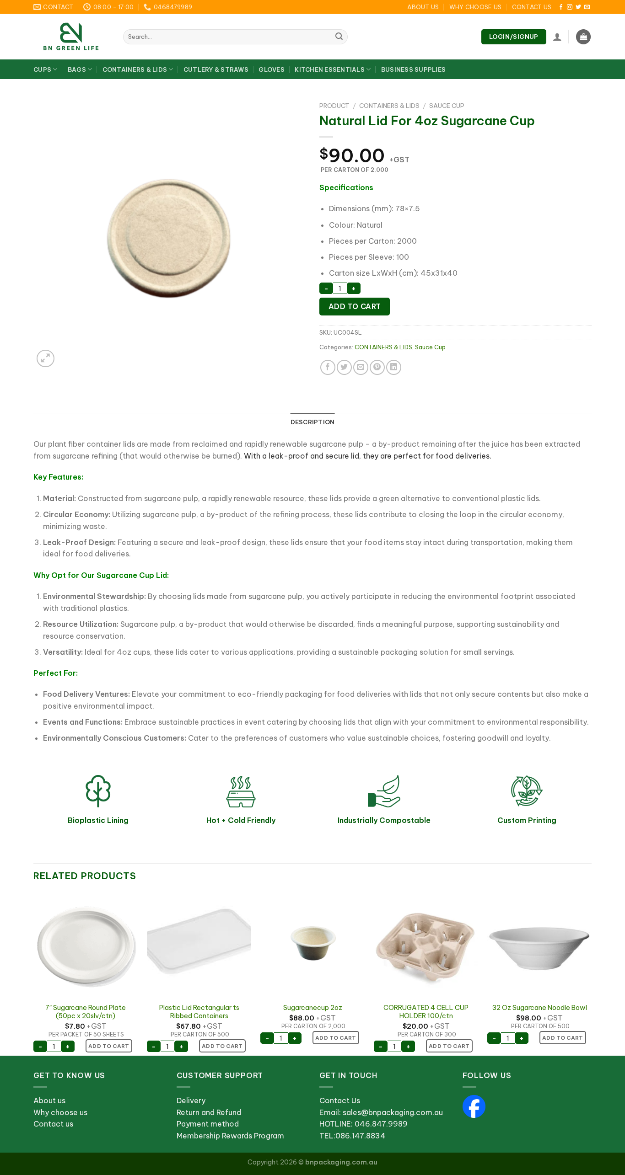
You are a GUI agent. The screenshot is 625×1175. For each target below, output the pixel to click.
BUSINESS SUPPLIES (413, 69)
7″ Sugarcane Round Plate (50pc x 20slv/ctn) (85, 1012)
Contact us (532, 7)
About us (49, 1100)
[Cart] (583, 36)
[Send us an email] (587, 7)
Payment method (208, 1123)
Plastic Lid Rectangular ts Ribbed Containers (199, 1012)
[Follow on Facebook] (561, 7)
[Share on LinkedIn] (393, 367)
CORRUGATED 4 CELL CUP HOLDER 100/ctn (426, 1012)
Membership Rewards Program (230, 1135)
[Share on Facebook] (327, 367)
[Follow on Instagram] (569, 7)
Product (334, 105)
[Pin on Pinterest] (377, 367)
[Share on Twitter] (344, 367)
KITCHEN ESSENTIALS (330, 69)
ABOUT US (423, 7)
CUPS (42, 69)
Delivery (191, 1100)
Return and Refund (209, 1112)
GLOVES (272, 69)
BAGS (77, 69)
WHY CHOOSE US (475, 7)
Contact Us (339, 1100)
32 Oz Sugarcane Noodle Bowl (539, 1008)
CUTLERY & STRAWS (215, 69)
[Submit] (339, 37)
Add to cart (355, 306)
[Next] (591, 973)
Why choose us (60, 1112)
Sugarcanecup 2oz (312, 1008)
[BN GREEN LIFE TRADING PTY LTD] (71, 36)
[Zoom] (45, 359)
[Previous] (34, 973)
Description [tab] (313, 422)
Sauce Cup (446, 105)
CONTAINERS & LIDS (134, 69)
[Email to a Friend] (360, 367)
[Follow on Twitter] (578, 7)
